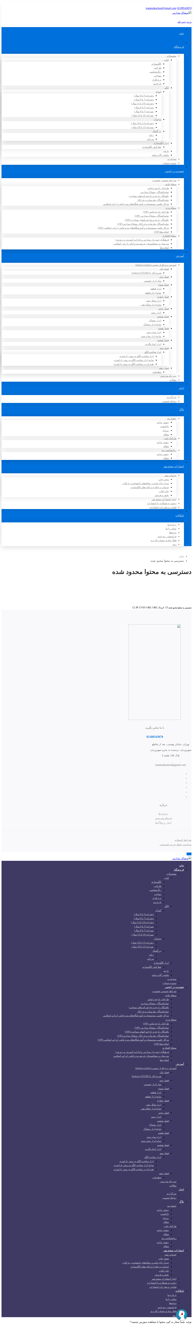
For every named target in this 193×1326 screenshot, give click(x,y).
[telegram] (167, 792)
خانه (181, 556)
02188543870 (184, 8)
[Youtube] (167, 787)
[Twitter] (167, 773)
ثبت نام (182, 22)
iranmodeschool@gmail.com (161, 8)
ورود (188, 22)
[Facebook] (167, 778)
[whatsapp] (167, 796)
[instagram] (167, 782)
